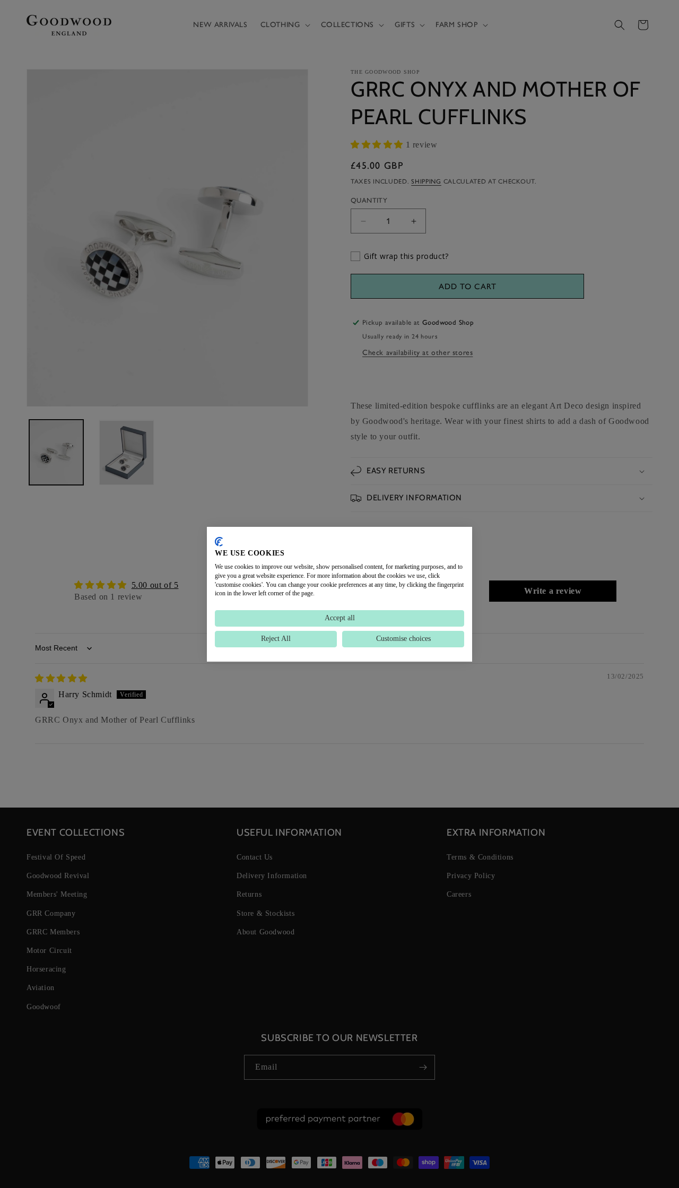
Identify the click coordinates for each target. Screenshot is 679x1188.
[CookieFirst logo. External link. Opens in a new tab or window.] (219, 541)
